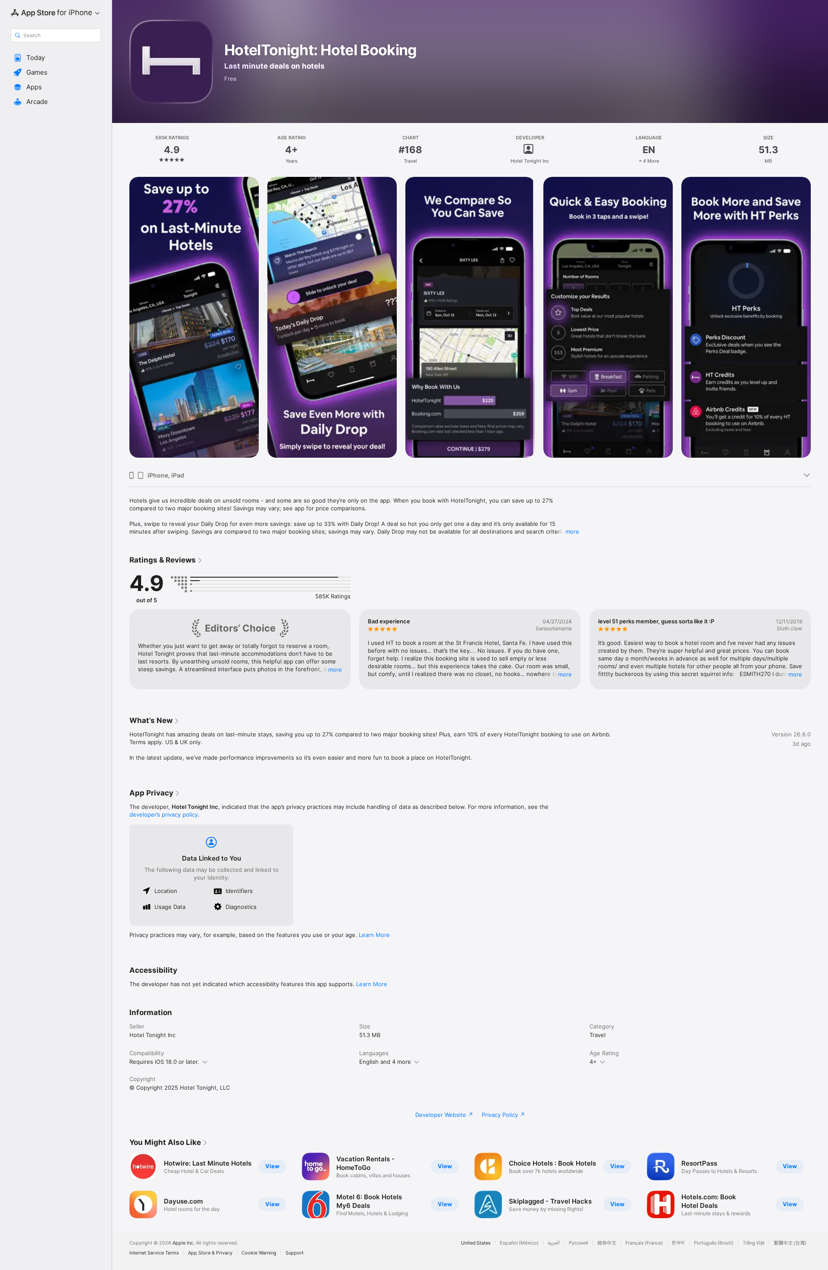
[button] (55, 57)
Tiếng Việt (754, 1243)
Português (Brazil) (714, 1243)
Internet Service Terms (154, 1253)
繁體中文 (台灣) (790, 1243)
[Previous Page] (121, 320)
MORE (335, 669)
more (572, 531)
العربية (554, 1243)
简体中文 (606, 1243)
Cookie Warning (259, 1253)
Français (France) (644, 1243)
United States (476, 1243)
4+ (593, 1061)
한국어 (678, 1243)
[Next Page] (819, 320)
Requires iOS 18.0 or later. (164, 1061)
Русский (578, 1243)
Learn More (374, 934)
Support (294, 1253)
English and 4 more (385, 1061)
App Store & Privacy (210, 1253)
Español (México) (519, 1243)
